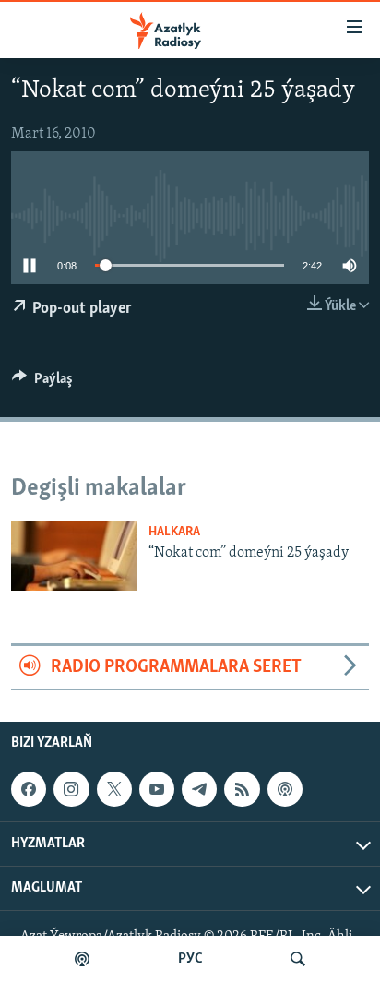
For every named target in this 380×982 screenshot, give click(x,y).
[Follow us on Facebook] (28, 789)
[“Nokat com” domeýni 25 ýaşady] (74, 556)
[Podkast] (82, 959)
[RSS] (241, 789)
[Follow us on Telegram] (199, 789)
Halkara (174, 532)
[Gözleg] (298, 959)
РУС (190, 959)
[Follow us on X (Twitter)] (114, 789)
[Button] (42, 383)
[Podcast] (285, 789)
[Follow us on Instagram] (71, 789)
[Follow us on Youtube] (156, 789)
